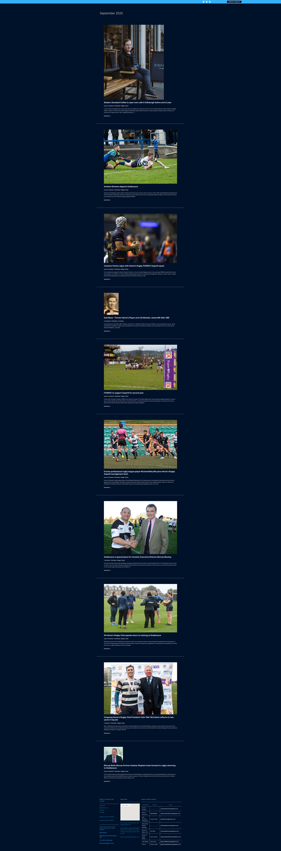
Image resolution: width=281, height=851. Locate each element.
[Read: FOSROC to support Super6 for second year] (140, 367)
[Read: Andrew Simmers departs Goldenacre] (140, 156)
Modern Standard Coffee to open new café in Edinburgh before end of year (137, 102)
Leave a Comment (108, 106)
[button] (8, 2)
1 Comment (107, 560)
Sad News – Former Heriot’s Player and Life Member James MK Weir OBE (136, 318)
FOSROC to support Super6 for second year (124, 393)
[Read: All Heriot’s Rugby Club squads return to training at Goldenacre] (140, 608)
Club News (117, 106)
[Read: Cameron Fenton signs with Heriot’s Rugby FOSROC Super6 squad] (140, 238)
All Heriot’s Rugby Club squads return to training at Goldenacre (132, 635)
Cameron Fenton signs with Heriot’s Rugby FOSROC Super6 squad (134, 266)
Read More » (107, 116)
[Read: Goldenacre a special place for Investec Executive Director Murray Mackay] (140, 527)
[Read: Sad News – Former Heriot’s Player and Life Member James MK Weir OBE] (111, 303)
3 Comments (107, 321)
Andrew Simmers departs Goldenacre (121, 186)
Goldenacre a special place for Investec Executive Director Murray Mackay (137, 557)
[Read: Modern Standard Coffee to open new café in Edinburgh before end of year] (134, 62)
